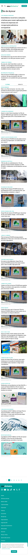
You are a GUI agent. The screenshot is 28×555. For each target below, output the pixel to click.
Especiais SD (4, 522)
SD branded (4, 528)
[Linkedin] (8, 490)
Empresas (3, 507)
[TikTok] (11, 490)
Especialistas (4, 519)
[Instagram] (2, 490)
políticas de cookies (6, 548)
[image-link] (14, 100)
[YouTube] (5, 490)
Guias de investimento (6, 525)
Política (3, 510)
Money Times (4, 534)
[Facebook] (19, 490)
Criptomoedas (4, 504)
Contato (3, 540)
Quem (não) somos (5, 537)
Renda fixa (3, 516)
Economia (3, 513)
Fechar (14, 551)
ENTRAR (24, 5)
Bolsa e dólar (4, 501)
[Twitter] (17, 490)
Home (2, 495)
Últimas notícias (5, 498)
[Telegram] (14, 490)
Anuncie (3, 531)
